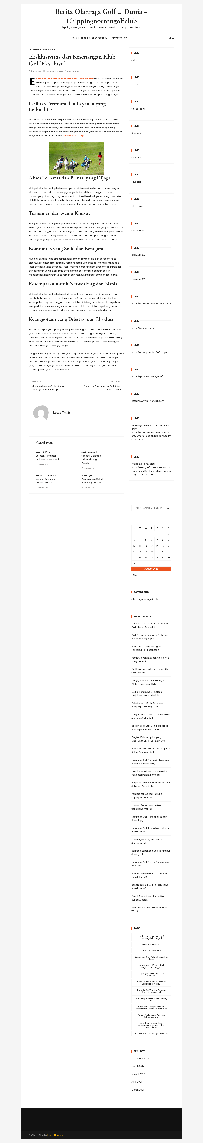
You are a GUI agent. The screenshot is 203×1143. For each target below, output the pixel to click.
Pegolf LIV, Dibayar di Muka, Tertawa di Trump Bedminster (151, 784)
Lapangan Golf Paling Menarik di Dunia (151, 957)
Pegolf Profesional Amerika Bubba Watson (151, 1015)
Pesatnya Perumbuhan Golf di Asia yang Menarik (103, 387)
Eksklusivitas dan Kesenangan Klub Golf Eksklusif (65, 78)
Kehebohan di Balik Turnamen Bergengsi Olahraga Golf (147, 705)
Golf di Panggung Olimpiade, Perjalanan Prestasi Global (146, 693)
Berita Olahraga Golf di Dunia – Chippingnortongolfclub (101, 16)
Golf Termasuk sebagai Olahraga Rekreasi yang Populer (149, 637)
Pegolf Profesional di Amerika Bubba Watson (147, 898)
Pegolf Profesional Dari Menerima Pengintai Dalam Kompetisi (149, 773)
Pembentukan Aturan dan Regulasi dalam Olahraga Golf (150, 750)
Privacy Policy (119, 38)
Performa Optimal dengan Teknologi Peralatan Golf (46, 479)
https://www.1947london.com (147, 401)
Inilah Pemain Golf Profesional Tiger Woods (150, 909)
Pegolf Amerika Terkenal (94, 38)
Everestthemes (55, 1135)
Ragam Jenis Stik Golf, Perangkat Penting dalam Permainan (149, 727)
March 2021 (137, 1089)
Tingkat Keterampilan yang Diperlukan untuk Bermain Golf (148, 739)
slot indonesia (139, 230)
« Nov (134, 575)
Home (74, 38)
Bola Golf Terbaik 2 (151, 950)
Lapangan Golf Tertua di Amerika (151, 974)
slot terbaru (138, 108)
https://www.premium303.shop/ (149, 352)
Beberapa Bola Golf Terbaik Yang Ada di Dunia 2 (149, 875)
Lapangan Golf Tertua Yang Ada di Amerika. (150, 863)
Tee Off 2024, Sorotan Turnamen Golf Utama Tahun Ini (47, 456)
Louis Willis (74, 71)
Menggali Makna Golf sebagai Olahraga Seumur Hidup (48, 387)
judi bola (135, 60)
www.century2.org (73, 135)
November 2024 (140, 1058)
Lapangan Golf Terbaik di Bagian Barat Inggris (149, 818)
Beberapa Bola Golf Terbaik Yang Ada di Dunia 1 (149, 886)
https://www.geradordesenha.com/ (151, 303)
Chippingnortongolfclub (42, 49)
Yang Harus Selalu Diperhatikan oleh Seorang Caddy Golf (151, 716)
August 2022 (138, 1074)
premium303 (138, 255)
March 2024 (138, 1066)
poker (134, 84)
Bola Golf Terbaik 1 (151, 944)
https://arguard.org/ (142, 328)
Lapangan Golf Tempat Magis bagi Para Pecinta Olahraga (150, 761)
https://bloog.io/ (140, 467)
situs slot (136, 157)
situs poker (137, 206)
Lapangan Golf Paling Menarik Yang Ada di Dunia (150, 830)
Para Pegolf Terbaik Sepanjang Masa (151, 999)
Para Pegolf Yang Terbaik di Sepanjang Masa (146, 841)
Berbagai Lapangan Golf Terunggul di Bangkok (150, 852)
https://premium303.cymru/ (147, 376)
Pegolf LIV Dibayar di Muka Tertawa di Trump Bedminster (151, 1007)
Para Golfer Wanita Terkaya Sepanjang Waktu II (146, 807)
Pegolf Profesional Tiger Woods (151, 1033)
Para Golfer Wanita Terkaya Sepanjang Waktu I (146, 795)
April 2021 (136, 1081)
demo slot (137, 133)
